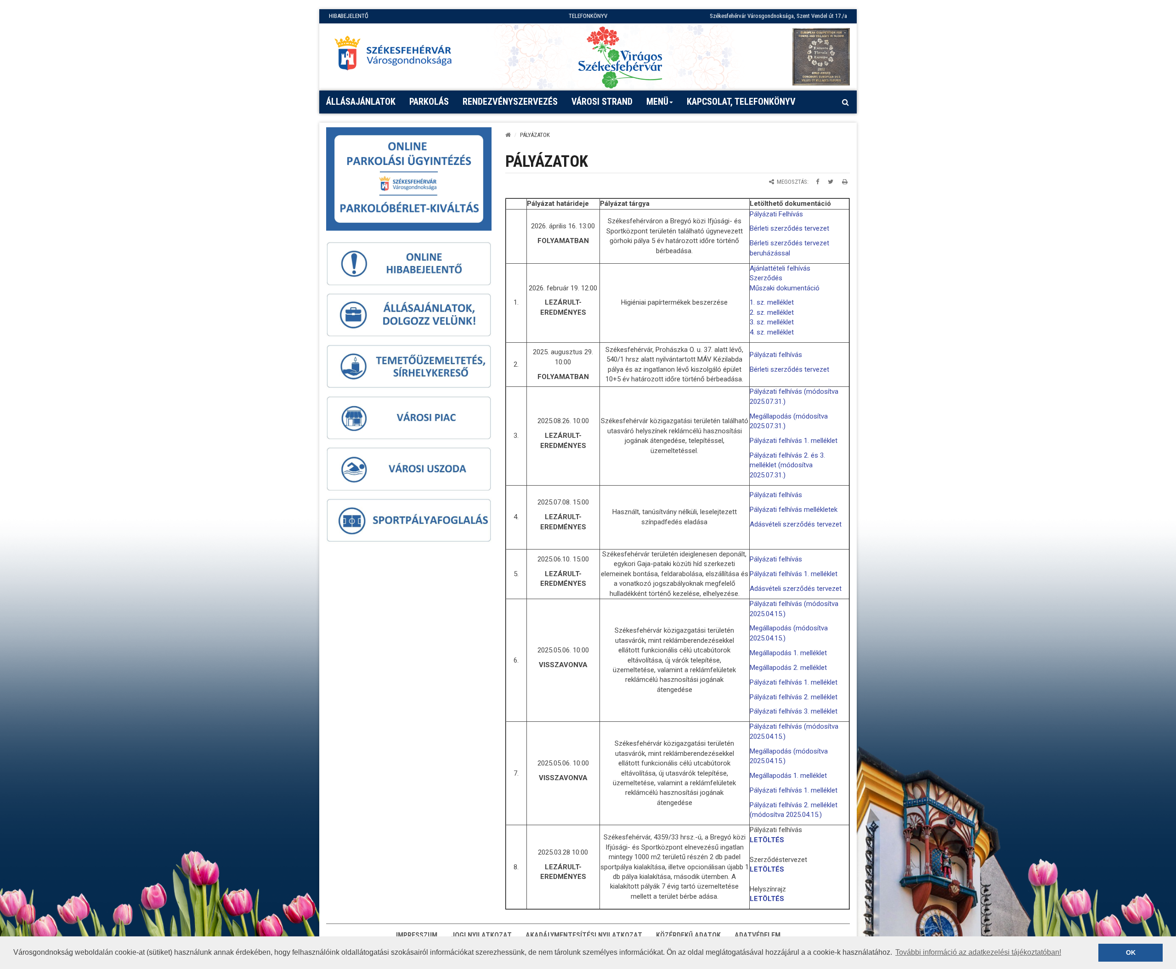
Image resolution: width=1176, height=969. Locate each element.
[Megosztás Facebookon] (817, 181)
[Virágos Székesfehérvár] (620, 56)
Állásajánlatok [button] (361, 101)
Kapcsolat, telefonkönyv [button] (741, 101)
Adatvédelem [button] (757, 935)
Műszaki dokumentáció (785, 288)
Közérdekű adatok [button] (688, 935)
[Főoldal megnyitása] (397, 55)
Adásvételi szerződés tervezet (796, 524)
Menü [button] (657, 101)
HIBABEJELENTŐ (348, 15)
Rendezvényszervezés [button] (510, 101)
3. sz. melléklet (772, 322)
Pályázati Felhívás (776, 214)
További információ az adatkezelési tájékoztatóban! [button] (978, 952)
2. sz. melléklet (772, 312)
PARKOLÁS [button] (429, 101)
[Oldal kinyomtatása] (845, 181)
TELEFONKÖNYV (588, 15)
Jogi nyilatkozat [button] (481, 935)
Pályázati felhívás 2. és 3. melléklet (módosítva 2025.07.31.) (787, 465)
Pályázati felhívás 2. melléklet (793, 697)
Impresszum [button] (416, 935)
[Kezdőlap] (508, 134)
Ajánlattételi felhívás (780, 268)
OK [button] (1131, 952)
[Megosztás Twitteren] (830, 181)
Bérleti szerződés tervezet (789, 228)
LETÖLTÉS (767, 840)
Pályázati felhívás (776, 355)
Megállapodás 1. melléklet (788, 653)
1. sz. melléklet (772, 302)
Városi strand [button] (602, 101)
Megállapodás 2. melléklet (788, 667)
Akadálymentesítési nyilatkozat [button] (584, 935)
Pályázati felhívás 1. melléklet (793, 440)
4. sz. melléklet (772, 332)
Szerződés (766, 278)
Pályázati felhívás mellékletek (793, 509)
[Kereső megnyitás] (845, 102)
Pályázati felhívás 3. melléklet (793, 711)
